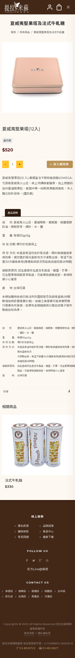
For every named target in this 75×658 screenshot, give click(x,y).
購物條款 (23, 531)
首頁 (13, 32)
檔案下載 (48, 537)
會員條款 (29, 633)
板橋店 (35, 591)
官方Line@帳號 (37, 569)
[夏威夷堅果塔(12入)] (37, 77)
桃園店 (48, 591)
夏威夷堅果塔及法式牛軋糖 (49, 32)
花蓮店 (48, 596)
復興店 (22, 591)
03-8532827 (50, 648)
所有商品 (25, 32)
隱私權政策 (44, 633)
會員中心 (48, 531)
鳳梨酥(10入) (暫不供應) (23, 480)
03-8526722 (27, 648)
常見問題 (23, 537)
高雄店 (35, 596)
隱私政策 (23, 526)
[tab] (13, 212)
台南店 (22, 596)
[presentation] (13, 212)
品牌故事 (48, 526)
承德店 (9, 591)
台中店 (61, 591)
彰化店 (9, 596)
